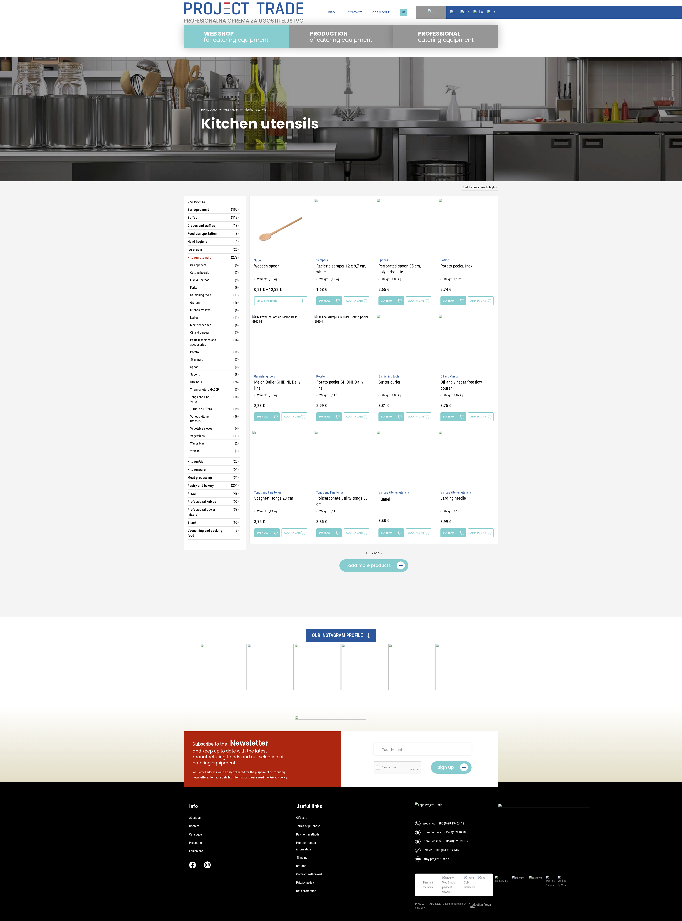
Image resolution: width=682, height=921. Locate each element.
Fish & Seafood (199, 280)
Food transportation (202, 233)
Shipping (301, 857)
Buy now (324, 300)
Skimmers (196, 359)
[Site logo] (243, 12)
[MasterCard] (502, 885)
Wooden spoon (266, 266)
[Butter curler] (405, 343)
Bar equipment (198, 209)
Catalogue (195, 834)
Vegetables (197, 436)
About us (195, 818)
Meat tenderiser (200, 325)
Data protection (306, 891)
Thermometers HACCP (204, 389)
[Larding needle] (467, 459)
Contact (194, 826)
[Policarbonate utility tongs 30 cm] (343, 459)
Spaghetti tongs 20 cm (273, 498)
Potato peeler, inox (456, 266)
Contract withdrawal (309, 874)
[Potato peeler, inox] (467, 227)
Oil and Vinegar (199, 332)
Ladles (194, 317)
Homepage (209, 110)
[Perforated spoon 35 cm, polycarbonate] (405, 227)
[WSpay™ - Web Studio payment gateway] (451, 885)
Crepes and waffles (201, 225)
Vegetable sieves (201, 428)
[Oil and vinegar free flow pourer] (467, 343)
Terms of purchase (308, 826)
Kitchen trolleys (200, 310)
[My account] (452, 12)
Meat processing (200, 477)
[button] (356, 300)
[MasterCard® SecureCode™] (550, 885)
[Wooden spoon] (280, 227)
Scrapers (322, 260)
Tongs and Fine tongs (199, 399)
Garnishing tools (200, 295)
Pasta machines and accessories (203, 342)
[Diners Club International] (469, 885)
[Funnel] (405, 459)
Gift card (301, 818)
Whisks (195, 451)
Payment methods (308, 834)
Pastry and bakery (201, 485)
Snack (192, 522)
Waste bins (197, 443)
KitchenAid (196, 461)
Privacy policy (278, 777)
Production (196, 843)
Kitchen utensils (199, 257)
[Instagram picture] (224, 667)
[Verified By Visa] (562, 885)
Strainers (196, 382)
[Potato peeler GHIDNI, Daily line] (343, 343)
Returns (301, 866)
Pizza (192, 493)
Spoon (194, 367)
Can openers (198, 265)
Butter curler (389, 382)
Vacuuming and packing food (205, 533)
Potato (194, 352)
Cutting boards (199, 272)
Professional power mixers (201, 512)
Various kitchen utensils (200, 419)
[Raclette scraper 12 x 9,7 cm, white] (343, 227)
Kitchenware (197, 469)
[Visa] (485, 885)
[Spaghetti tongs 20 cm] (280, 459)
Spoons (195, 374)
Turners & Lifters (201, 409)
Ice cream (195, 249)
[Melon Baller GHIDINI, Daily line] (280, 343)
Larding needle (453, 498)
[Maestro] (519, 885)
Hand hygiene (197, 241)
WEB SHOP (230, 110)
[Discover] (536, 885)
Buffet (192, 217)
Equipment (196, 851)
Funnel (384, 499)
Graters (195, 302)
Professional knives (202, 501)
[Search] (431, 12)
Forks (193, 287)
